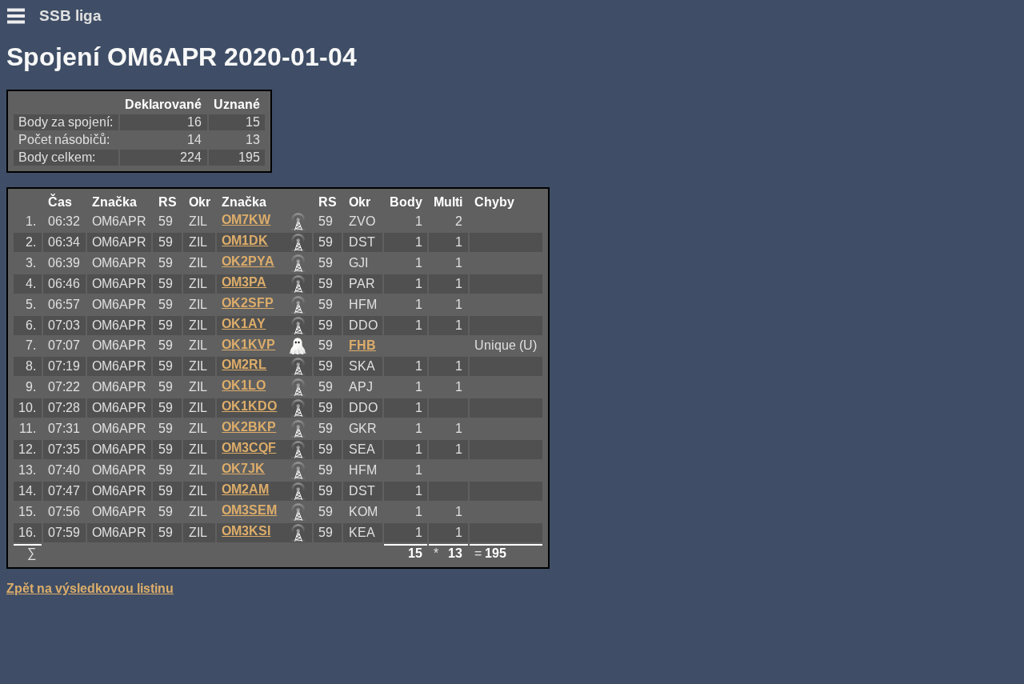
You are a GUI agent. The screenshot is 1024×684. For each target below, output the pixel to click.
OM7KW (246, 219)
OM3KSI (246, 531)
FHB (362, 345)
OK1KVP (248, 344)
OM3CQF (249, 447)
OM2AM (245, 489)
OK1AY (244, 323)
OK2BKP (249, 427)
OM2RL (244, 364)
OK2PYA (248, 261)
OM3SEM (249, 510)
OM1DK (245, 240)
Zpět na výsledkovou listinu (90, 588)
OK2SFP (248, 303)
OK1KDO (249, 406)
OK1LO (244, 385)
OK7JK (243, 468)
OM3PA (244, 282)
